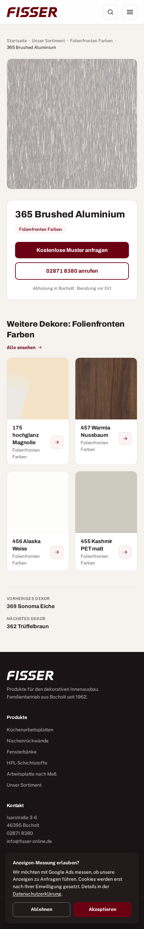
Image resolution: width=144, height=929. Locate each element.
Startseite (17, 40)
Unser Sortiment (48, 40)
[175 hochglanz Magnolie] (38, 411)
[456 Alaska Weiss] (38, 521)
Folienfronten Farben (91, 40)
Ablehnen (41, 909)
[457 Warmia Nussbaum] (106, 411)
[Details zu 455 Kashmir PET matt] (125, 552)
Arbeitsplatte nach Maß (32, 774)
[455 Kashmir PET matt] (106, 521)
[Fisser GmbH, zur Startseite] (32, 12)
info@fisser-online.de (29, 841)
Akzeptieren (102, 909)
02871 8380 (20, 833)
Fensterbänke (22, 751)
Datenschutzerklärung (37, 894)
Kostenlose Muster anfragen (72, 250)
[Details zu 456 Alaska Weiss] (57, 552)
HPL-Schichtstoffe (27, 763)
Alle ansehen (21, 347)
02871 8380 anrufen (72, 271)
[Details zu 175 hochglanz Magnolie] (57, 442)
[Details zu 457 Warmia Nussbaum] (125, 438)
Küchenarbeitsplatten (30, 729)
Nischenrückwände (28, 740)
